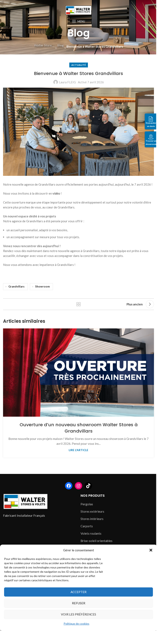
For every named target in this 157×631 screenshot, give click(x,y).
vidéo (56, 193)
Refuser (78, 603)
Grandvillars (16, 286)
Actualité (78, 64)
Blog (60, 45)
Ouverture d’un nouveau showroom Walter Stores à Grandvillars (79, 428)
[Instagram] (78, 485)
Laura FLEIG (67, 82)
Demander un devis (151, 124)
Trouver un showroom (151, 142)
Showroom (42, 286)
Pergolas (87, 504)
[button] (151, 550)
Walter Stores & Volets (44, 45)
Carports (87, 526)
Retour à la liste (78, 304)
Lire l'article (78, 450)
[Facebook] (68, 485)
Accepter (78, 592)
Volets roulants (91, 533)
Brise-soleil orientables (96, 541)
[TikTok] (88, 485)
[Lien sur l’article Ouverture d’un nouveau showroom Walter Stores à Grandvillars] (78, 372)
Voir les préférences (78, 614)
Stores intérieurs (92, 519)
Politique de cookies (76, 623)
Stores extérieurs (92, 511)
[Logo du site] (78, 10)
